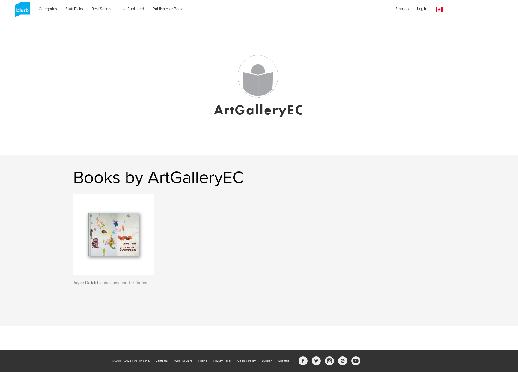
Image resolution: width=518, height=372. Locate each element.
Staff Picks (74, 9)
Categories (48, 9)
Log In (422, 9)
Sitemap (283, 361)
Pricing (202, 361)
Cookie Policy (246, 361)
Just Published (132, 9)
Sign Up (402, 9)
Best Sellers (101, 9)
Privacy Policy (222, 361)
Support (267, 361)
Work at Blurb (183, 361)
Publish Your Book (168, 9)
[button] (439, 10)
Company (162, 361)
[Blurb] (20, 12)
